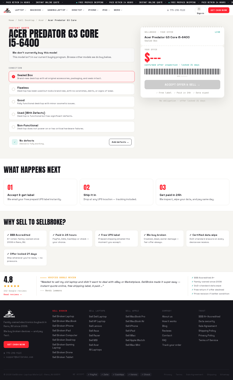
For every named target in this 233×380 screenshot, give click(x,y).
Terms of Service (208, 340)
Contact (167, 335)
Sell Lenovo (95, 326)
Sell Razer (94, 335)
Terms (179, 374)
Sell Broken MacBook (64, 321)
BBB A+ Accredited (209, 316)
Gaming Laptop (57, 10)
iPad (104, 10)
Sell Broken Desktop (64, 339)
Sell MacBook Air (135, 321)
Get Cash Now (219, 10)
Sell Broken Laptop (63, 316)
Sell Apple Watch (135, 340)
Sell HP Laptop (97, 321)
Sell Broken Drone (62, 352)
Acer (41, 20)
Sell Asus (94, 330)
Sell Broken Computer (64, 335)
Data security (207, 321)
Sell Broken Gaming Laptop (63, 346)
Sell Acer (94, 344)
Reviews (166, 330)
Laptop (19, 10)
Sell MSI (93, 340)
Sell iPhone (132, 326)
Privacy (168, 374)
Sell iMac (131, 335)
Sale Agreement (208, 326)
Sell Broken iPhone (63, 325)
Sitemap (224, 374)
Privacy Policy (207, 335)
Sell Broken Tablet (62, 357)
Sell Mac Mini (133, 344)
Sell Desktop (26, 20)
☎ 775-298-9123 (12, 353)
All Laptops (95, 349)
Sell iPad (130, 330)
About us (167, 316)
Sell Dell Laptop (98, 316)
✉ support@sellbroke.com (18, 357)
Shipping (211, 374)
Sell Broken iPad (61, 330)
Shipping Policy (207, 330)
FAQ (164, 340)
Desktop (77, 10)
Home (11, 20)
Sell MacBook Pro (135, 316)
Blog (164, 326)
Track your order (171, 344)
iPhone (92, 10)
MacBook (35, 10)
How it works (169, 321)
